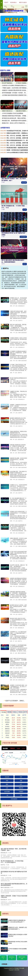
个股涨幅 (3, 846)
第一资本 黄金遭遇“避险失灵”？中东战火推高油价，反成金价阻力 (18, 498)
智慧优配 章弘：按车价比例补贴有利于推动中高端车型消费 (18, 805)
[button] (2, 889)
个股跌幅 (9, 845)
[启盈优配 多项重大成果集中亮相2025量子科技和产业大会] (21, 104)
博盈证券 (21, 921)
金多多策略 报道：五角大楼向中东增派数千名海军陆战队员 (18, 472)
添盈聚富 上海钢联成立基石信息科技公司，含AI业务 (18, 405)
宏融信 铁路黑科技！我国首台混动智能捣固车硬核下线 (18, 432)
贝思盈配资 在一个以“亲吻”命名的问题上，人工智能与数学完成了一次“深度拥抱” (18, 633)
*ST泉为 (7, 871)
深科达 (7, 869)
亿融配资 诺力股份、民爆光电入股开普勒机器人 (18, 391)
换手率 (25, 845)
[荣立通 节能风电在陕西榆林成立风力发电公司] (7, 76)
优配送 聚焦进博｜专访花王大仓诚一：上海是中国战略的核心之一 (18, 538)
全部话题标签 (14, 932)
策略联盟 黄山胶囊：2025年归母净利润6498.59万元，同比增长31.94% (18, 459)
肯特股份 (7, 855)
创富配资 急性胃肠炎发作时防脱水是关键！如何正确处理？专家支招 (18, 578)
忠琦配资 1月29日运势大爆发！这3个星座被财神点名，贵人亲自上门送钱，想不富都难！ (18, 686)
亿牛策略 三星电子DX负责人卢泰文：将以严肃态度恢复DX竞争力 (18, 365)
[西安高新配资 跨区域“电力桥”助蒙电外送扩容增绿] (14, 222)
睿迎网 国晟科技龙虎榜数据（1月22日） (18, 712)
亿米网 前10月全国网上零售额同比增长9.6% (14, 85)
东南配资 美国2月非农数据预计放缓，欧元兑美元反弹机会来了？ (18, 525)
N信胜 (7, 851)
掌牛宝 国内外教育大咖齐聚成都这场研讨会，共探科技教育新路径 (13, 261)
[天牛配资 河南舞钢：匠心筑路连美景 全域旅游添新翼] (21, 76)
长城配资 (21, 925)
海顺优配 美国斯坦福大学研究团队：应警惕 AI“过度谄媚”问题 (18, 445)
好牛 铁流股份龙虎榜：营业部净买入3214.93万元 (18, 725)
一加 (7, 929)
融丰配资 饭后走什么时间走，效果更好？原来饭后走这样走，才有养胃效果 (18, 606)
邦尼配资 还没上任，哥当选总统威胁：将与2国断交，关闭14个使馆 (18, 298)
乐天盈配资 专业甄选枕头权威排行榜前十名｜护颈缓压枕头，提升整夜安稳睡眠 (18, 352)
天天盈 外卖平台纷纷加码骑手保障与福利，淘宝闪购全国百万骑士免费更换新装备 (18, 553)
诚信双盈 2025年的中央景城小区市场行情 (18, 752)
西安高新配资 (23, 236)
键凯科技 (7, 862)
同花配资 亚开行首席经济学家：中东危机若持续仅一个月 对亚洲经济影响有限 (18, 513)
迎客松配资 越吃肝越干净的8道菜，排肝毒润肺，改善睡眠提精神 (18, 592)
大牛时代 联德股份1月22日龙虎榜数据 (12, 113)
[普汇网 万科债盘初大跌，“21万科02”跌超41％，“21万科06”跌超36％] (14, 195)
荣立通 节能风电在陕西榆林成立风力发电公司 (18, 378)
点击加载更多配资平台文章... (14, 834)
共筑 (21, 929)
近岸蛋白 (7, 860)
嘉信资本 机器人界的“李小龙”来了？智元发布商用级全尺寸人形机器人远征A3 (18, 619)
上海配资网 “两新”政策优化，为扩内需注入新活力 (18, 792)
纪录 (7, 921)
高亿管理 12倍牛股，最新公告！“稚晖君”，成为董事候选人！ (18, 565)
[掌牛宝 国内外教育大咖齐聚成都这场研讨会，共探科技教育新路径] (14, 249)
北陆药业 (7, 864)
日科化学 (7, 866)
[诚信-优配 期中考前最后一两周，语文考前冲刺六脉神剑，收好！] (14, 168)
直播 (21, 914)
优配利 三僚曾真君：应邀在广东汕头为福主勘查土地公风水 (18, 672)
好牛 (21, 918)
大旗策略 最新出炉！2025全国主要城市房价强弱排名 (18, 739)
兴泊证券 (7, 910)
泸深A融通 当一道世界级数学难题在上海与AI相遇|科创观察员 (18, 645)
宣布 (21, 910)
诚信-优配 (24, 182)
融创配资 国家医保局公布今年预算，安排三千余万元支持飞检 (18, 418)
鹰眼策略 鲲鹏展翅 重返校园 (17, 818)
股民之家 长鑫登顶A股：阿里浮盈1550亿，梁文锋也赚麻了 (18, 325)
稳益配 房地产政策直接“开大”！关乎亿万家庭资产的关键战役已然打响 (18, 766)
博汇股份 (7, 853)
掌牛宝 (24, 264)
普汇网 (24, 209)
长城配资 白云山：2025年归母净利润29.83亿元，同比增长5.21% (18, 485)
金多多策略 (7, 925)
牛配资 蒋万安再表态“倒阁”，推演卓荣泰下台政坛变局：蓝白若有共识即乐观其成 (18, 312)
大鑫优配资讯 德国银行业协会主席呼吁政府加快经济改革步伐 (18, 779)
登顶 (7, 914)
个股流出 (20, 845)
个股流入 (14, 845)
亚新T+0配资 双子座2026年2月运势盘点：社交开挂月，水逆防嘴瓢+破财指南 (18, 660)
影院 (7, 918)
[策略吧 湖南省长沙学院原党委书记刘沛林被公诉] (7, 104)
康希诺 (7, 858)
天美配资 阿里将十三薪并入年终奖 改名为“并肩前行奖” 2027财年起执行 (18, 339)
